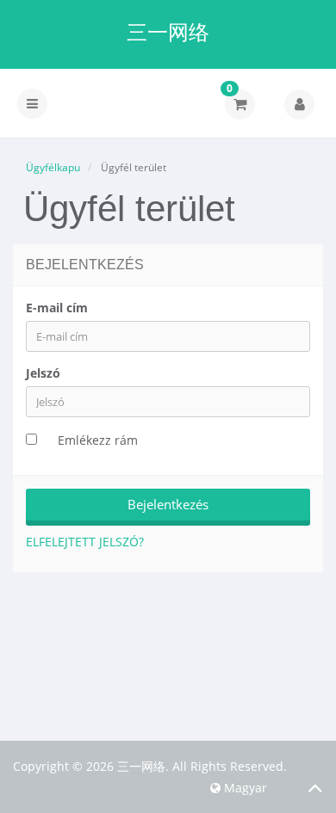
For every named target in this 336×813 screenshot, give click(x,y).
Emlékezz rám (98, 440)
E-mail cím (57, 307)
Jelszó (43, 373)
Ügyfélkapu (53, 167)
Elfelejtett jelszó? (85, 541)
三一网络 (168, 32)
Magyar (244, 787)
